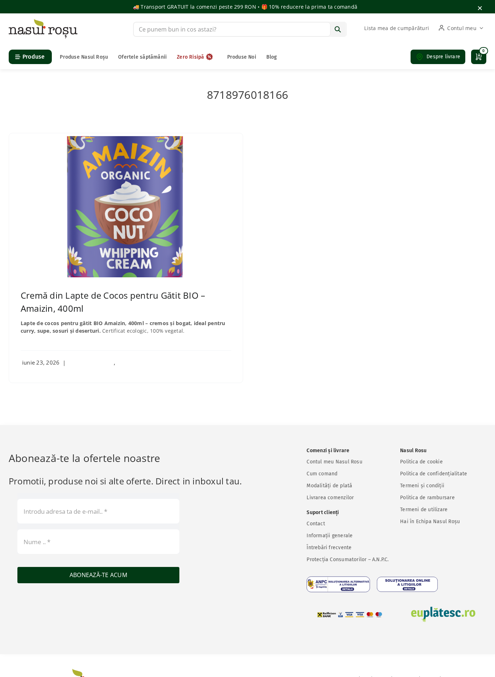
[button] (438, 57)
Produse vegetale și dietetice (153, 362)
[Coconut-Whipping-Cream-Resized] (126, 139)
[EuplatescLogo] (443, 614)
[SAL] (338, 584)
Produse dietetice (91, 362)
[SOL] (407, 584)
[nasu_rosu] (43, 22)
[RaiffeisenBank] (350, 614)
